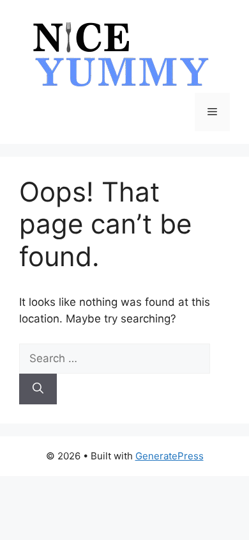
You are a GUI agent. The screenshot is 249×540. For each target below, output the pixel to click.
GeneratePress (169, 456)
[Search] (38, 389)
